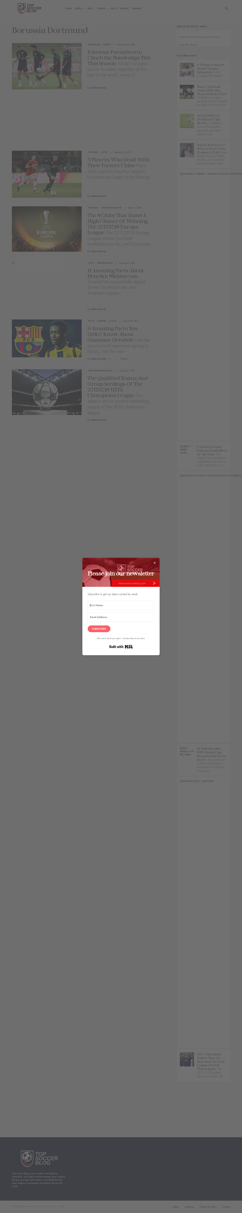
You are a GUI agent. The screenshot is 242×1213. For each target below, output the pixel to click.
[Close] (154, 562)
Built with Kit (121, 646)
